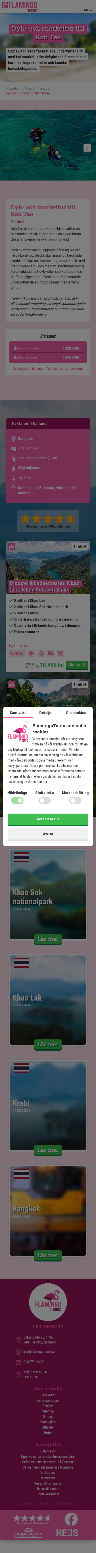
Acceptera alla (48, 819)
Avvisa (48, 834)
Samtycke (18, 713)
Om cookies (76, 713)
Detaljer (46, 713)
